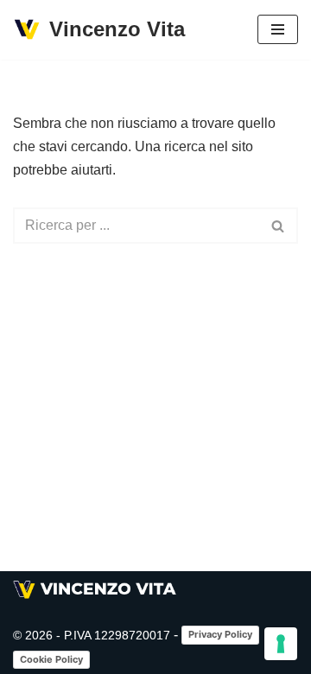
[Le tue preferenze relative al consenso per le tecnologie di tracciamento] (280, 643)
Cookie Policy (51, 659)
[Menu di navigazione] (277, 29)
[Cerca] (278, 225)
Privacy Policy (220, 634)
